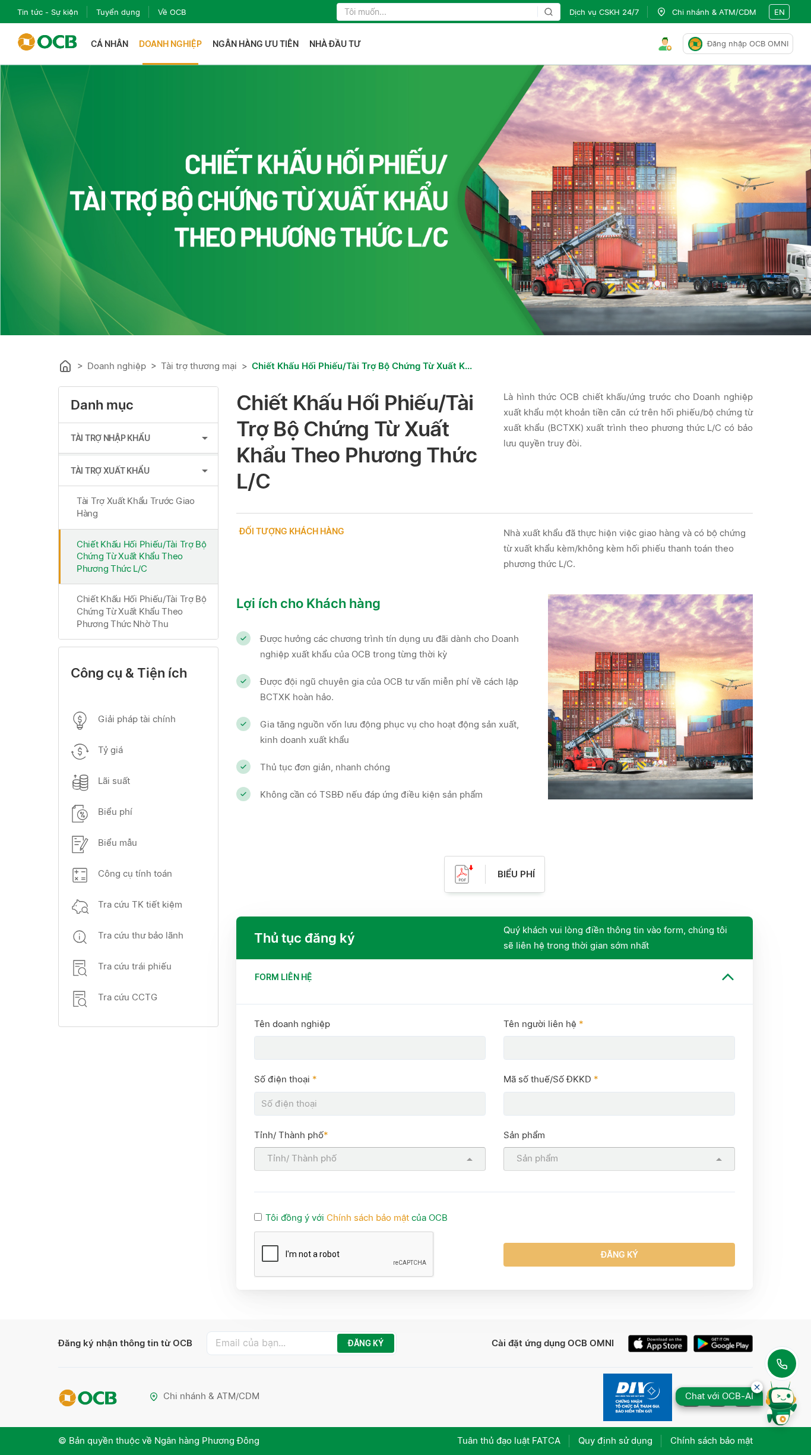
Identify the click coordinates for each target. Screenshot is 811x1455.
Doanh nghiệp (170, 44)
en (779, 12)
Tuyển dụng (118, 12)
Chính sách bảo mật (368, 1217)
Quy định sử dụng (615, 1440)
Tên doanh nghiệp (292, 1023)
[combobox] (370, 1158)
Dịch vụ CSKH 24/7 (604, 12)
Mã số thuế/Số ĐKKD (550, 1079)
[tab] (494, 976)
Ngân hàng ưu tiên (256, 44)
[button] (494, 976)
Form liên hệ (283, 977)
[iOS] (660, 1345)
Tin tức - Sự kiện (47, 12)
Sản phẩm (524, 1135)
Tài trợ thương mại (199, 365)
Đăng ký (619, 1254)
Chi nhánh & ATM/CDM (211, 1396)
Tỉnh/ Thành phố (291, 1135)
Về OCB (172, 12)
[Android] (723, 1345)
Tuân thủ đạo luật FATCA (508, 1440)
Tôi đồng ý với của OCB (356, 1217)
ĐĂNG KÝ (366, 1343)
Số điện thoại (285, 1079)
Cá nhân (109, 44)
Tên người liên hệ (543, 1023)
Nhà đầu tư (335, 44)
